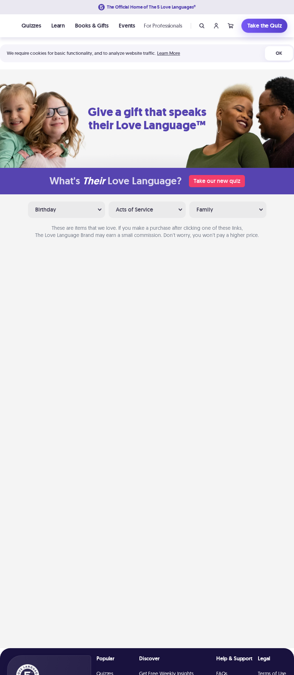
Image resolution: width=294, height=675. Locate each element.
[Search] (201, 25)
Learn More (168, 53)
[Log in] (216, 25)
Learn (58, 25)
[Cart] (230, 25)
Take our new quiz (217, 181)
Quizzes (31, 25)
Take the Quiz (264, 25)
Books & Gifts (92, 25)
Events (127, 25)
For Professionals (163, 25)
